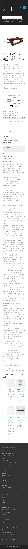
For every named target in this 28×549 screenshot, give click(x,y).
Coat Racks (15, 114)
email (19, 369)
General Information (8, 451)
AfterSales (5, 460)
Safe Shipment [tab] (12, 125)
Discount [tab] (11, 128)
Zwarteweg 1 (5, 525)
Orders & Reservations (8, 453)
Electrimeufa (7, 116)
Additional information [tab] (15, 121)
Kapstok (15, 116)
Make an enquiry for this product (14, 117)
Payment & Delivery (7, 458)
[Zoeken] (24, 17)
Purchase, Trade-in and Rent (10, 463)
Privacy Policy (6, 465)
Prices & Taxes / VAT (8, 455)
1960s (14, 144)
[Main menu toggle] (24, 7)
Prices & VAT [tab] (12, 131)
